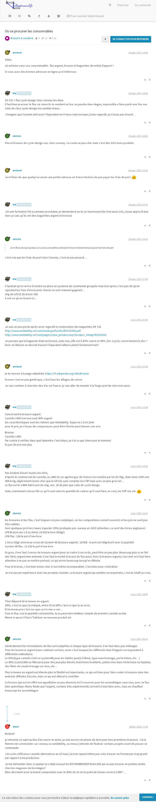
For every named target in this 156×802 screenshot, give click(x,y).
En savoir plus (120, 798)
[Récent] (19, 16)
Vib (14, 93)
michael (17, 52)
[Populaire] (39, 16)
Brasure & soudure (22, 38)
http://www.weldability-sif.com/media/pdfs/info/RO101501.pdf (43, 331)
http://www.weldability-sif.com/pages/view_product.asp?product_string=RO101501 (56, 335)
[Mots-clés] (29, 16)
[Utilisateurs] (49, 16)
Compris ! (147, 797)
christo (17, 135)
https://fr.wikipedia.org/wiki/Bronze (67, 373)
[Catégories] (10, 16)
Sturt (16, 726)
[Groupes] (58, 16)
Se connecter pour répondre (131, 38)
